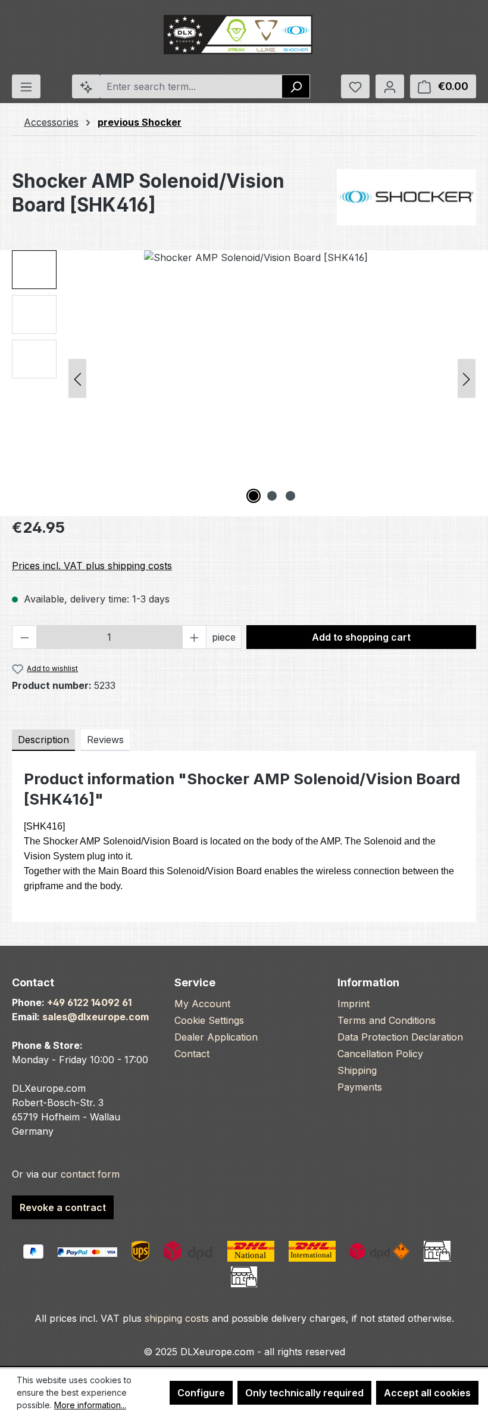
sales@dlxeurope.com (95, 1017)
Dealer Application (216, 1037)
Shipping (357, 1070)
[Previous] (77, 378)
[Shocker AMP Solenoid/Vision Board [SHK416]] (272, 378)
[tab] (43, 740)
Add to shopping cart (361, 637)
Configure (201, 1393)
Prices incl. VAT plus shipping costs (92, 566)
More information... (90, 1405)
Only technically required (304, 1393)
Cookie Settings (209, 1020)
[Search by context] (86, 86)
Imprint (353, 1004)
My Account (202, 1004)
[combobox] (192, 86)
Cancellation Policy (380, 1054)
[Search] (296, 86)
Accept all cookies (427, 1393)
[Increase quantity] (194, 637)
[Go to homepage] (238, 35)
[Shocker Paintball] (406, 197)
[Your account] (390, 86)
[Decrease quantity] (24, 637)
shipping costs (177, 1318)
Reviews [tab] (105, 740)
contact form (90, 1174)
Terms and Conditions (386, 1020)
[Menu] (26, 86)
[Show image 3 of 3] (290, 496)
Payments (359, 1087)
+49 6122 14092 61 (89, 1002)
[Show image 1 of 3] (253, 496)
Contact (191, 1054)
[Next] (467, 378)
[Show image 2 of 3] (272, 496)
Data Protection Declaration (400, 1037)
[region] (244, 378)
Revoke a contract (63, 1207)
